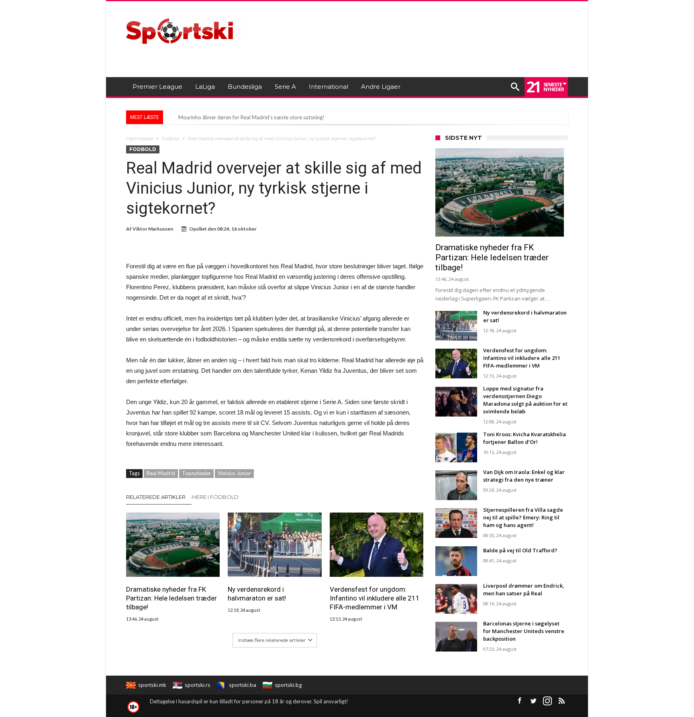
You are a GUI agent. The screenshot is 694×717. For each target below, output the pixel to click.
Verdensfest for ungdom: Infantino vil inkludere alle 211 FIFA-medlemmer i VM (375, 598)
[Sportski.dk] (184, 13)
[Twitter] (533, 701)
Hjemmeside (139, 138)
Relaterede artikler (156, 497)
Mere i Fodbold (215, 497)
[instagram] (547, 701)
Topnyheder (196, 473)
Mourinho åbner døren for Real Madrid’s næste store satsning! (251, 117)
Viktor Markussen (153, 229)
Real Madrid (161, 473)
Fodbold (170, 138)
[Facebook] (519, 701)
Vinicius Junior (234, 473)
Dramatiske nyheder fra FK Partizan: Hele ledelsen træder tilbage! (171, 598)
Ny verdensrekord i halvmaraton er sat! (257, 593)
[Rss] (561, 701)
